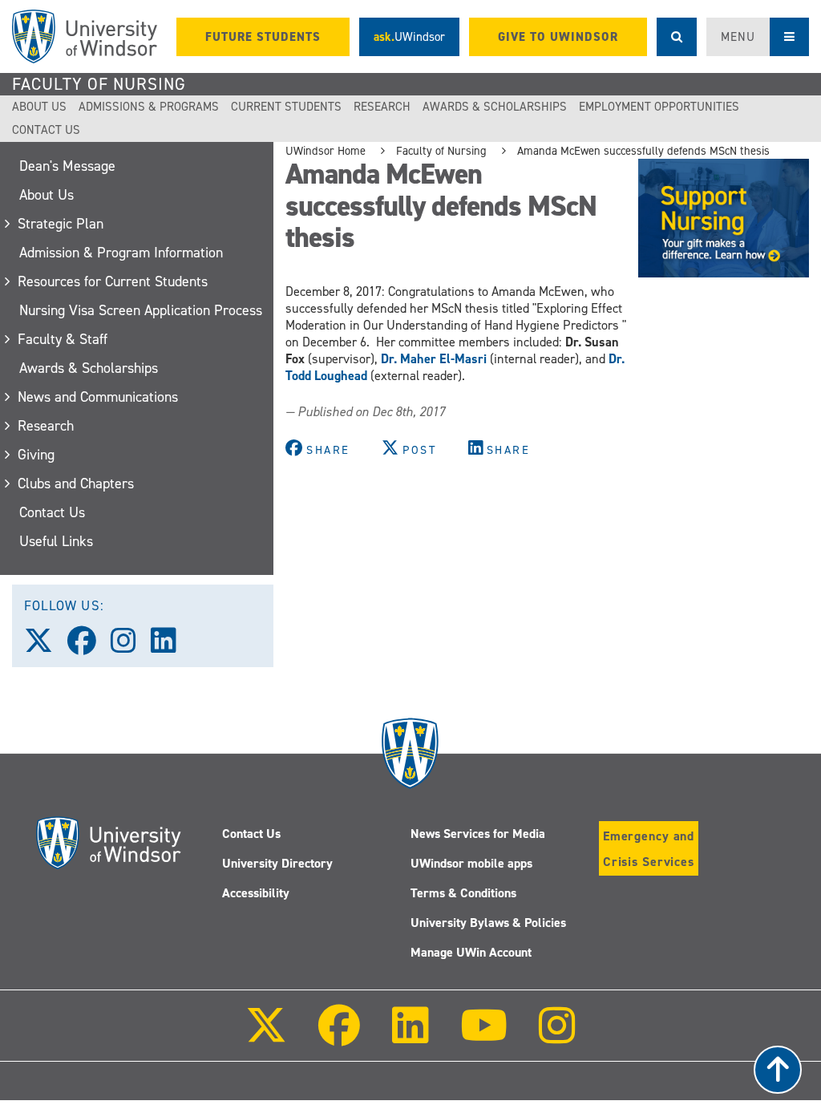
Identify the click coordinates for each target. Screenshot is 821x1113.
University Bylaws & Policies (488, 922)
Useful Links (56, 541)
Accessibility (255, 892)
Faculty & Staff (63, 339)
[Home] (84, 36)
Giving (37, 454)
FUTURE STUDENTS (263, 37)
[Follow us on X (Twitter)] (45, 646)
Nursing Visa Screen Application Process (140, 310)
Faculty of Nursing (99, 84)
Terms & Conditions (463, 892)
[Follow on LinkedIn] (410, 1036)
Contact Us (46, 130)
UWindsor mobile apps (471, 863)
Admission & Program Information (121, 252)
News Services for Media (477, 833)
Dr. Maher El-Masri (434, 358)
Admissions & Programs (149, 107)
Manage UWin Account (471, 952)
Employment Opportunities (659, 107)
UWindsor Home (325, 151)
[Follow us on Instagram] (131, 646)
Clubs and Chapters (76, 483)
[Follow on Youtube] (484, 1036)
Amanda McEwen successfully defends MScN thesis (643, 151)
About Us (39, 107)
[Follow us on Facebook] (89, 646)
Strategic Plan (61, 223)
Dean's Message (67, 166)
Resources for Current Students (113, 281)
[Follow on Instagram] (557, 1036)
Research (382, 107)
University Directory (277, 863)
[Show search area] (677, 37)
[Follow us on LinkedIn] (171, 646)
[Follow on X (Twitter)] (266, 1036)
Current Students (286, 107)
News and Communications (98, 397)
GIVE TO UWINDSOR (558, 37)
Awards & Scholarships (495, 107)
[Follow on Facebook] (339, 1036)
